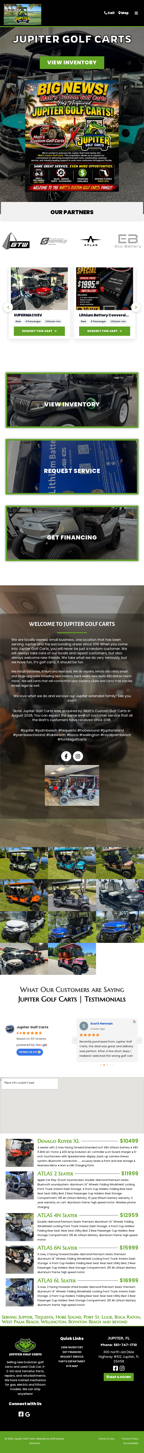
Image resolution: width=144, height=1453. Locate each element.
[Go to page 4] (110, 1065)
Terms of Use (106, 1438)
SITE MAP (72, 1366)
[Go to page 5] (112, 1064)
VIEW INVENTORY (72, 1347)
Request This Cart (37, 331)
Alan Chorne (100, 1023)
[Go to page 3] (107, 1065)
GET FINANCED (72, 1352)
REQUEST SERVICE (71, 1357)
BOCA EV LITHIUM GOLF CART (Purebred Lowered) (39, 315)
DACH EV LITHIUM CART (100, 315)
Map (125, 13)
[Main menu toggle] (136, 13)
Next (136, 307)
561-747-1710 (125, 1344)
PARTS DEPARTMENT (71, 1361)
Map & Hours (120, 1377)
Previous (8, 307)
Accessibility (130, 1443)
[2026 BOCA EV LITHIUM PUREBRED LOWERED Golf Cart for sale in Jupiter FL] (39, 288)
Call (111, 13)
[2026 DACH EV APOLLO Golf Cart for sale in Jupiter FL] (104, 288)
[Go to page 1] (100, 1064)
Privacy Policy (130, 1438)
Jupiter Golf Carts (32, 1027)
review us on (28, 1052)
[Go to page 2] (104, 1065)
